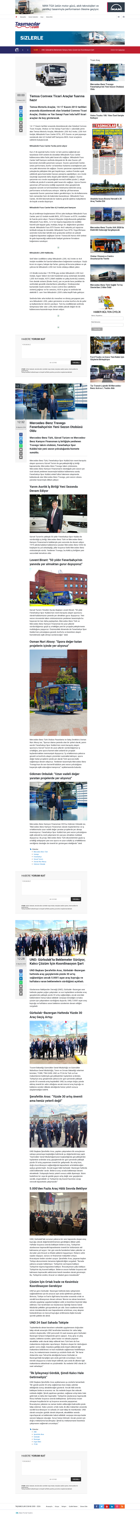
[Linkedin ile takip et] (111, 1506)
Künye (57, 1506)
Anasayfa (49, 1506)
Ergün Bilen (37, 1442)
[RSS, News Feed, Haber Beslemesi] (122, 1506)
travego (36, 854)
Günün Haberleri (33, 17)
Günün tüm (118, 50)
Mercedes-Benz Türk (41, 852)
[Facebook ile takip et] (96, 1506)
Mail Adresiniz (95, 322)
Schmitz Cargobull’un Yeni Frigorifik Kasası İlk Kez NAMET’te (63, 50)
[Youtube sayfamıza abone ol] (106, 1506)
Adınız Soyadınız (96, 315)
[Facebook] (21, 107)
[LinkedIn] (21, 115)
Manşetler (23, 17)
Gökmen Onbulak (39, 864)
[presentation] (22, 50)
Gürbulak (37, 1437)
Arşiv (41, 17)
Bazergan (37, 1439)
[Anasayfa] (16, 17)
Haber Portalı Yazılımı (26, 1513)
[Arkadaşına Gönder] (21, 122)
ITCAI (36, 1444)
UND (35, 1432)
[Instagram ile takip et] (117, 1506)
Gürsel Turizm (38, 859)
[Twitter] (21, 111)
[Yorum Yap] (21, 130)
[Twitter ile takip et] (101, 1506)
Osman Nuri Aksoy (40, 862)
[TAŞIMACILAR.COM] (27, 25)
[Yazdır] (21, 126)
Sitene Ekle (49, 17)
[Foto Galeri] (123, 17)
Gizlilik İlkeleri (73, 1506)
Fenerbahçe (38, 857)
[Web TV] (119, 17)
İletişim (64, 1506)
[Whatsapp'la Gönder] (21, 119)
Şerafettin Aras (39, 1434)
